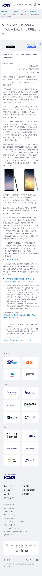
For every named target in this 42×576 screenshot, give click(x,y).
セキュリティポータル (10, 525)
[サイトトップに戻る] (6, 4)
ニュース (7, 494)
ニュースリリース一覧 (29, 11)
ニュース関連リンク (10, 508)
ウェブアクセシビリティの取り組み (14, 521)
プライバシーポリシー (10, 518)
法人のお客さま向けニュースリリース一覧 (17, 340)
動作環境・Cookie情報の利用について (16, 531)
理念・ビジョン (9, 486)
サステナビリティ (10, 498)
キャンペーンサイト (12, 259)
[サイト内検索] (35, 4)
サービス (7, 490)
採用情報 (25, 494)
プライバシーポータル (10, 515)
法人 (30, 5)
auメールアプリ (21, 202)
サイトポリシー (8, 511)
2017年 (5, 14)
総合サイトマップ (9, 505)
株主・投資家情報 (28, 490)
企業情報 (15, 11)
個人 (26, 5)
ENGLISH (7, 560)
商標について (8, 535)
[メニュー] (39, 4)
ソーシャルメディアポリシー (12, 528)
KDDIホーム (5, 11)
